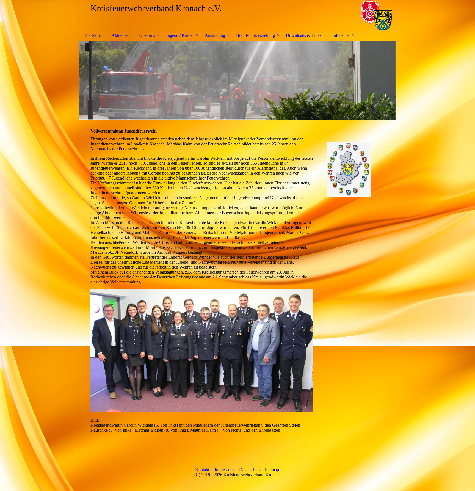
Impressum (224, 469)
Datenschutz (250, 469)
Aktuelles (120, 35)
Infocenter (341, 35)
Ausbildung (215, 35)
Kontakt (202, 469)
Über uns (147, 35)
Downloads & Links (303, 35)
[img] (237, 15)
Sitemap (272, 469)
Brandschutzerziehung (255, 35)
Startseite (93, 35)
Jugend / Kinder (180, 35)
